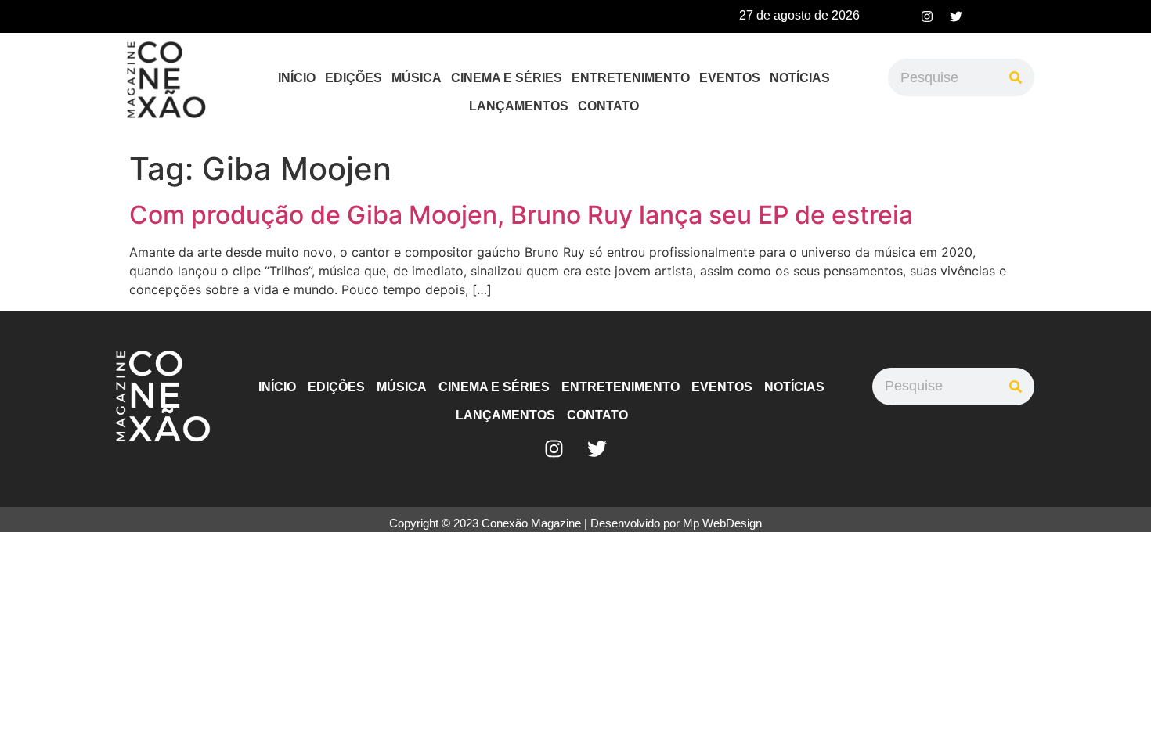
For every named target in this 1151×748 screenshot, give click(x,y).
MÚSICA (416, 78)
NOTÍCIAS (800, 78)
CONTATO (608, 106)
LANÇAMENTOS (518, 106)
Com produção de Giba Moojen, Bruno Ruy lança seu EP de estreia (521, 215)
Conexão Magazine (531, 523)
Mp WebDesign (722, 523)
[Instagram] (927, 16)
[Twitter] (956, 16)
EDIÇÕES (353, 78)
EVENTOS (729, 78)
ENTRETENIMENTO (631, 78)
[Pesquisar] (1015, 77)
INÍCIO (297, 78)
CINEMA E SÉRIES (506, 78)
